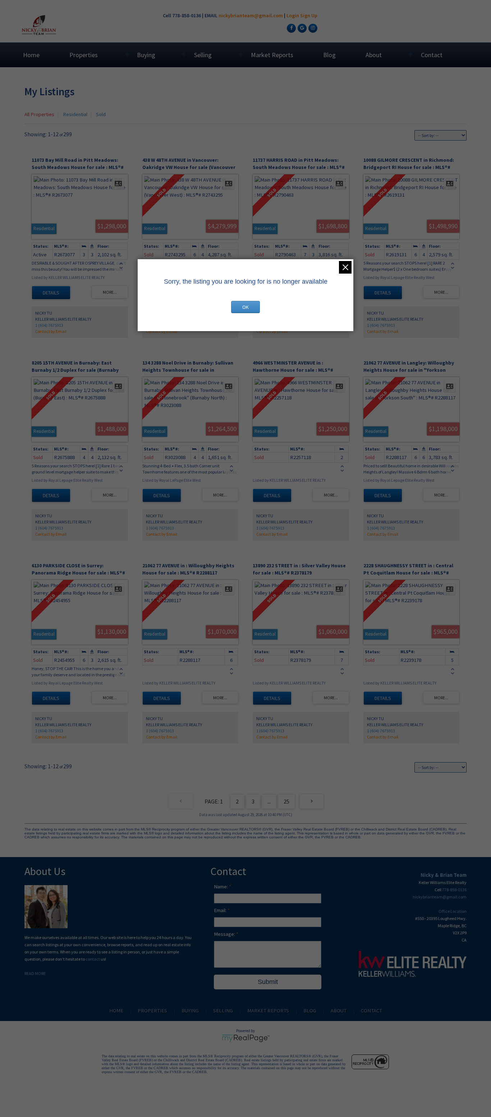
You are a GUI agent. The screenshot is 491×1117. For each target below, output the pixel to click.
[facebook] (290, 27)
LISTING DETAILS (51, 292)
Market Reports (272, 55)
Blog (329, 55)
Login (292, 15)
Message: (225, 934)
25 (286, 801)
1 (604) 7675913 (49, 325)
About (374, 55)
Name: (221, 886)
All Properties (39, 114)
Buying (146, 55)
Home (31, 55)
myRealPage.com (245, 1038)
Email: (221, 910)
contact (93, 959)
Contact (431, 55)
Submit (268, 981)
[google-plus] (301, 27)
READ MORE (35, 973)
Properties (83, 55)
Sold (101, 114)
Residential (75, 114)
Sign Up (308, 15)
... (269, 801)
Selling (203, 55)
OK (245, 307)
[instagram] (312, 27)
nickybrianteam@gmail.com (251, 15)
